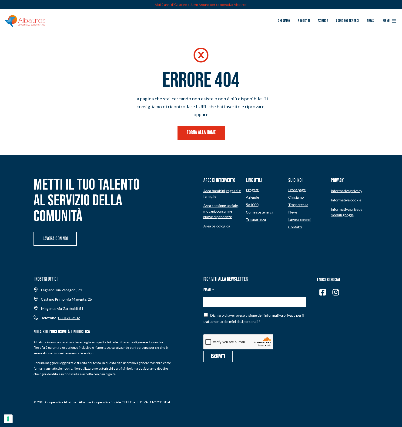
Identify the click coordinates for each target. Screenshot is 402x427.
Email (208, 290)
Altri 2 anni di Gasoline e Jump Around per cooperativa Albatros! (201, 5)
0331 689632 (69, 317)
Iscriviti (218, 356)
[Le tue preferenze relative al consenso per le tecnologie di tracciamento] (8, 418)
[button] (389, 20)
